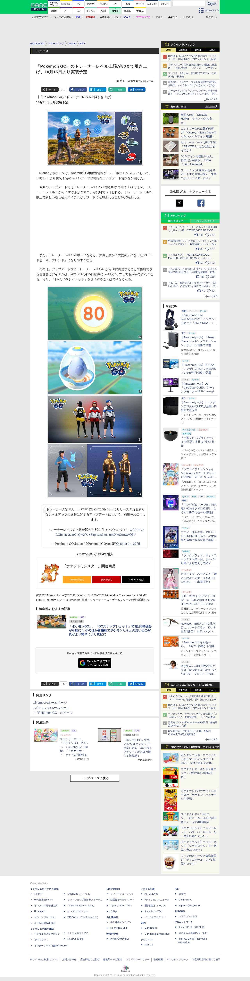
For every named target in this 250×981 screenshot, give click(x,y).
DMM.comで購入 (136, 579)
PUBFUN (180, 911)
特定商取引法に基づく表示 (206, 959)
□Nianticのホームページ (50, 702)
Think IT (38, 893)
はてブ (100, 90)
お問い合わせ (69, 959)
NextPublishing (75, 938)
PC (116, 16)
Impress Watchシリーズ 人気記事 (192, 685)
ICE (177, 889)
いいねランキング (205, 221)
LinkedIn (139, 90)
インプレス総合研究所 (46, 905)
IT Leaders (40, 911)
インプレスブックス (77, 933)
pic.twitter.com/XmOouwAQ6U (115, 534)
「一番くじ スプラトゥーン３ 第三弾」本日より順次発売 (197, 441)
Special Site (178, 106)
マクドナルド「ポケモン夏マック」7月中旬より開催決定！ (198, 772)
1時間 (168, 49)
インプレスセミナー (77, 911)
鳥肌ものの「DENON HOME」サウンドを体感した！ (197, 118)
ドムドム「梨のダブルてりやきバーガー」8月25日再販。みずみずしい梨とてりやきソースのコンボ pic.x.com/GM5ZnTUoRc (193, 286)
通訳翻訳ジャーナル (155, 905)
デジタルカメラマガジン (47, 934)
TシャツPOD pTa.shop (191, 927)
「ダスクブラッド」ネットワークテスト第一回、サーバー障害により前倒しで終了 (198, 559)
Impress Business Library (80, 905)
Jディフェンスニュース (157, 899)
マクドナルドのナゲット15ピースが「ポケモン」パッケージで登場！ (199, 794)
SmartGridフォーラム (78, 893)
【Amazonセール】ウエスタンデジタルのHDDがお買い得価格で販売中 (199, 406)
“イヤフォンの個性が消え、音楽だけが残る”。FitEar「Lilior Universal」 (198, 160)
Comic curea (185, 899)
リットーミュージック (122, 893)
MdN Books (151, 928)
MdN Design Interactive (157, 934)
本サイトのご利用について (44, 959)
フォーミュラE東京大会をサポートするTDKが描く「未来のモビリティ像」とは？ (198, 174)
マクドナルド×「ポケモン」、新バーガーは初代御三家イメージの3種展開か (198, 818)
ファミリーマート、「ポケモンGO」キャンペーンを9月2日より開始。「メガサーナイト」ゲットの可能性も (74, 747)
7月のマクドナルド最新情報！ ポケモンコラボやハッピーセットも (195, 748)
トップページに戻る (95, 778)
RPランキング (175, 221)
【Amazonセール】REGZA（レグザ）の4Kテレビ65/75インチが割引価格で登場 (198, 368)
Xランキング (178, 215)
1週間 (198, 49)
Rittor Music (113, 889)
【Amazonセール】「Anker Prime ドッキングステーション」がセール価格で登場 (198, 341)
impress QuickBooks (189, 905)
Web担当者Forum (43, 899)
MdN (143, 923)
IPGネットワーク (184, 922)
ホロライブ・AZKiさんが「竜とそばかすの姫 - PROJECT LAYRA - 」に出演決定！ (199, 577)
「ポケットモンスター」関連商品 (89, 566)
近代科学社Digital (119, 938)
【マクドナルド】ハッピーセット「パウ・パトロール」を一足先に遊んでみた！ (198, 831)
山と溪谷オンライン (120, 922)
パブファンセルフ (188, 916)
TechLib (149, 944)
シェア (81, 90)
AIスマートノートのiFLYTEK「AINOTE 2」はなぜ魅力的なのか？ (198, 146)
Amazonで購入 (77, 579)
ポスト (52, 90)
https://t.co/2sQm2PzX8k (77, 534)
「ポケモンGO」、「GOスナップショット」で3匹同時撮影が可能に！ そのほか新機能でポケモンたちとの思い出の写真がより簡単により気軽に (110, 630)
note (120, 90)
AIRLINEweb (151, 893)
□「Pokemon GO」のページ (53, 712)
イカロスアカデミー (155, 917)
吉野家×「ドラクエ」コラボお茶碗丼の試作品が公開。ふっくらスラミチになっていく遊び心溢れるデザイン (192, 85)
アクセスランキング (183, 44)
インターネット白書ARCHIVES (50, 945)
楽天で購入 (106, 579)
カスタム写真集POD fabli (193, 933)
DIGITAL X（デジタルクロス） (83, 917)
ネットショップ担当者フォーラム (85, 899)
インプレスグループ (177, 959)
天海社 (182, 893)
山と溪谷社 (112, 917)
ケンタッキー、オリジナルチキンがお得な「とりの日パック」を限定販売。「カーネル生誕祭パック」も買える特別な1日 (192, 717)
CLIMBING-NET (118, 928)
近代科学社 (112, 934)
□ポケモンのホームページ (51, 707)
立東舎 (113, 911)
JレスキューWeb (153, 911)
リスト (64, 90)
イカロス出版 (148, 889)
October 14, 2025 (128, 543)
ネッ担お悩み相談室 (44, 923)
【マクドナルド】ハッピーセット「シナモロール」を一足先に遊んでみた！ (198, 845)
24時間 (183, 49)
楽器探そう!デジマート (122, 899)
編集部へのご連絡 (112, 959)
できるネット (41, 939)
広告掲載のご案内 (89, 959)
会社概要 (158, 959)
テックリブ (146, 939)
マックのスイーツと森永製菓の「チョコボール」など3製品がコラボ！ (198, 859)
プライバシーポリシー (137, 959)
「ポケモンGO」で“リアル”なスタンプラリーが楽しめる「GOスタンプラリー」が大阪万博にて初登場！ (137, 747)
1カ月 (212, 49)
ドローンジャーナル (44, 917)
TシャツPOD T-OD (121, 905)
